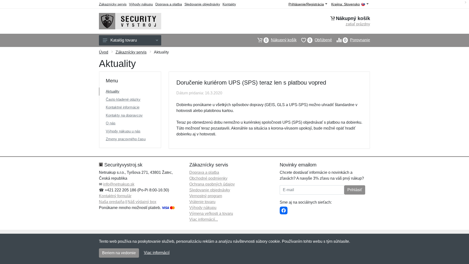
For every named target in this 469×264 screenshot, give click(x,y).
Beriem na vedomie (119, 253)
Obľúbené (320, 40)
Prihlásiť (354, 190)
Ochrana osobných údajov (212, 184)
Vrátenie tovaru (202, 202)
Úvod (103, 52)
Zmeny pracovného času (126, 139)
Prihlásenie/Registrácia (306, 4)
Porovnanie (357, 40)
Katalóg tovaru (123, 40)
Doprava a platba (168, 4)
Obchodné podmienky (208, 178)
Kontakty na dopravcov (124, 115)
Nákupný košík (281, 40)
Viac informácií (157, 253)
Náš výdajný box (142, 202)
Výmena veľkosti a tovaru (211, 213)
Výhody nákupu (141, 4)
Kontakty (229, 4)
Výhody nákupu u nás (123, 131)
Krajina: (345, 4)
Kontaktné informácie (122, 107)
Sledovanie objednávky (202, 4)
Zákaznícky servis (113, 4)
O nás (111, 123)
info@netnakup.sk (118, 184)
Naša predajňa (112, 202)
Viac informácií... (203, 219)
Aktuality (112, 91)
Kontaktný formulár (115, 196)
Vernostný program (205, 196)
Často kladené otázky (123, 99)
